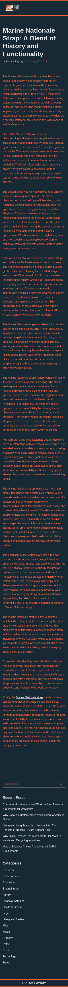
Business (8, 870)
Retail (6, 943)
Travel (6, 962)
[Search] (61, 783)
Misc (6, 925)
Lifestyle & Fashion (14, 919)
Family (7, 894)
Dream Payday (14, 61)
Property (8, 937)
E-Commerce (11, 876)
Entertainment (11, 888)
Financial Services (13, 900)
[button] (49, 8)
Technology (9, 956)
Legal (6, 913)
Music (6, 931)
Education (9, 882)
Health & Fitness (12, 907)
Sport (6, 950)
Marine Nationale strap (29, 697)
